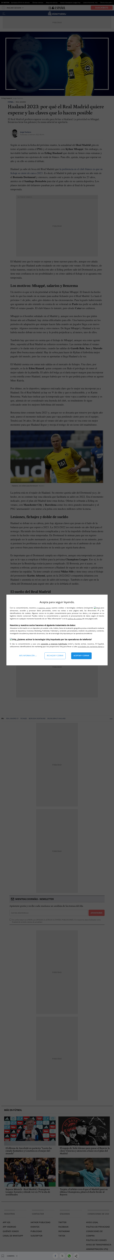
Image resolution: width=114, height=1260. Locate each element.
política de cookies (75, 618)
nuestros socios (44, 608)
